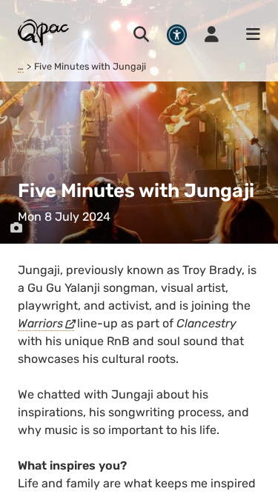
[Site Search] (141, 35)
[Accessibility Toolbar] (177, 34)
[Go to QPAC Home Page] (44, 32)
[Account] (212, 35)
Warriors (40, 323)
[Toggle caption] (16, 228)
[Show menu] (248, 35)
